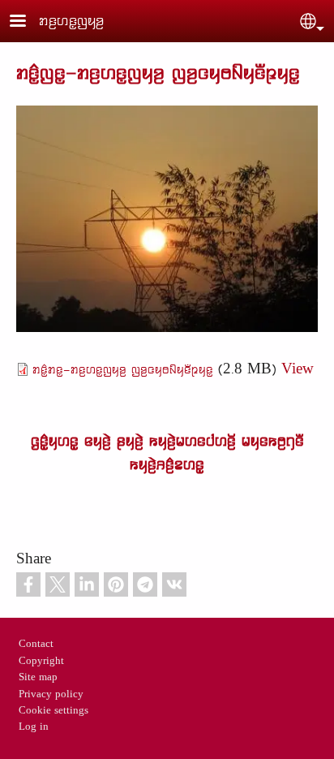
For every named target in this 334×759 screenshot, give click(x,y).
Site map (38, 678)
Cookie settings (53, 711)
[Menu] (27, 22)
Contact (36, 644)
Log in (34, 727)
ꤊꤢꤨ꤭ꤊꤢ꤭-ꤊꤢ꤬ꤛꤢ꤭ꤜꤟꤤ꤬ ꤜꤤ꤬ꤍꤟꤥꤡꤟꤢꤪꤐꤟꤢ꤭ (122, 369)
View (297, 369)
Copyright (41, 661)
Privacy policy (51, 695)
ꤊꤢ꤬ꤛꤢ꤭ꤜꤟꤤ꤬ (71, 20)
